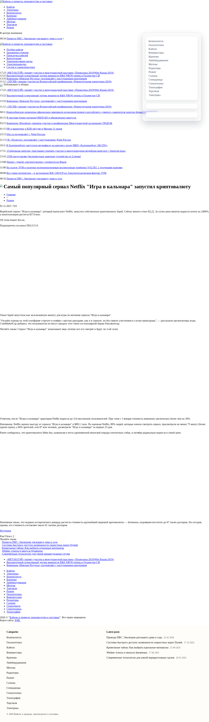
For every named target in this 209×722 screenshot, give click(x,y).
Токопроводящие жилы (19, 61)
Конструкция (14, 58)
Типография (13, 611)
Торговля (12, 24)
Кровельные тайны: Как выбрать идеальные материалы (33, 548)
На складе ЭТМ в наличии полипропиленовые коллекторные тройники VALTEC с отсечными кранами (64, 167)
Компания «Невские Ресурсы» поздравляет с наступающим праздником (47, 78)
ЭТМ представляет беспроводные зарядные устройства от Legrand (44, 156)
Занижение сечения (17, 52)
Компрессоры (14, 597)
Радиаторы (13, 600)
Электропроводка (16, 64)
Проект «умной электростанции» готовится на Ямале (36, 162)
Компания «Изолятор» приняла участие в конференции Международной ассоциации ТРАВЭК (59, 123)
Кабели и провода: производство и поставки (34, 617)
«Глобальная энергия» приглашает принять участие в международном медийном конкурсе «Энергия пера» (66, 151)
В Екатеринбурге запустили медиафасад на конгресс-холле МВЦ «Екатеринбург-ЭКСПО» (57, 145)
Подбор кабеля (15, 49)
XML (17, 620)
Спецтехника (14, 609)
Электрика (12, 9)
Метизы (11, 21)
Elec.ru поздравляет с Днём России (26, 134)
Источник (5, 530)
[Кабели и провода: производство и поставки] (26, 1)
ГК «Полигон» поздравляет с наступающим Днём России (39, 139)
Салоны (11, 603)
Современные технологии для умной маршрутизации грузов (36, 553)
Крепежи (12, 15)
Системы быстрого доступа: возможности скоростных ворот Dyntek (40, 545)
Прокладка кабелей (17, 55)
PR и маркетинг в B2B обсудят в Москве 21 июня (34, 128)
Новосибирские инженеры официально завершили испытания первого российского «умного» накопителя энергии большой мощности (82, 112)
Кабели (11, 7)
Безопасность (14, 12)
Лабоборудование (16, 18)
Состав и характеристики (21, 67)
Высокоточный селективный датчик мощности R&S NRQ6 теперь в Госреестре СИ (53, 75)
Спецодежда (13, 606)
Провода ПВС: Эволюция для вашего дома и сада (34, 38)
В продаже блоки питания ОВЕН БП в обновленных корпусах (41, 117)
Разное (10, 27)
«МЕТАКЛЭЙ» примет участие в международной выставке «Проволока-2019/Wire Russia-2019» (60, 72)
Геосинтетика (14, 594)
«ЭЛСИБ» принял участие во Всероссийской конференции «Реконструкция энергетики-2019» (59, 81)
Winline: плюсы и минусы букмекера (22, 551)
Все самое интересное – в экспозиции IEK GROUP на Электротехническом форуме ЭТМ (56, 173)
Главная (11, 194)
